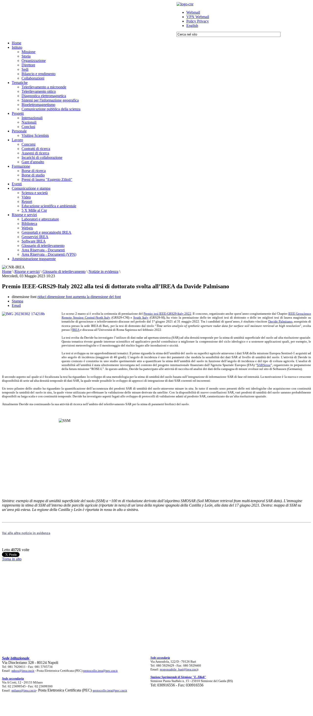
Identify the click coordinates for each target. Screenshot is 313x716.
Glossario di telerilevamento (64, 271)
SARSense (264, 365)
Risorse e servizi (27, 271)
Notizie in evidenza (103, 271)
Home (6, 271)
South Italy (140, 317)
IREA (75, 330)
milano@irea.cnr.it (23, 690)
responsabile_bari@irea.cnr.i (179, 669)
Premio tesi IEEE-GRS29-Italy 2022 (167, 313)
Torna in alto (12, 559)
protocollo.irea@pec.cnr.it (100, 670)
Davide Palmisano (280, 321)
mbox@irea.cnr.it (22, 670)
